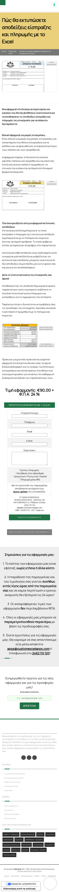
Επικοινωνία (15, 876)
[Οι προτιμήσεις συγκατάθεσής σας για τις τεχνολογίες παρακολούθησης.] (54, 4)
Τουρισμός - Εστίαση (38, 850)
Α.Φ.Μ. (29, 440)
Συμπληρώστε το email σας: (29, 692)
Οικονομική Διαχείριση (11, 845)
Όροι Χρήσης (9, 810)
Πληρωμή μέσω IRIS (30, 479)
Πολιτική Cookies (10, 818)
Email (29, 431)
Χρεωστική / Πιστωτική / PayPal (30, 476)
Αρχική (4, 51)
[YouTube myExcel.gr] (34, 757)
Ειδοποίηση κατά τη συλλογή (19, 888)
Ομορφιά (25, 850)
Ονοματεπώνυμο (29, 412)
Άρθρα (37, 876)
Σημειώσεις (29, 450)
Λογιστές (6, 850)
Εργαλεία (40, 834)
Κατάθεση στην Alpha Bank (30, 473)
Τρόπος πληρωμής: (29, 470)
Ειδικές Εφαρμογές (28, 834)
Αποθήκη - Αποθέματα (11, 834)
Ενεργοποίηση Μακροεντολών (14, 774)
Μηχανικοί (16, 850)
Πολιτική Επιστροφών (11, 814)
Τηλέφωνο (29, 422)
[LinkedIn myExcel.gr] (29, 757)
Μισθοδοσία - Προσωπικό (34, 840)
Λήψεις (43, 876)
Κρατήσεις (19, 840)
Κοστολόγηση (8, 840)
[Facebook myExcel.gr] (23, 757)
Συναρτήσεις (38, 845)
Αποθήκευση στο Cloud (12, 782)
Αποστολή (29, 705)
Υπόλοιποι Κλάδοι (9, 855)
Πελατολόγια (26, 845)
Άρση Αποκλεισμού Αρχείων (14, 778)
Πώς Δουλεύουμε (27, 876)
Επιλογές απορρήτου (23, 884)
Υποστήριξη (8, 790)
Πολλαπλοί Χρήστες (11, 786)
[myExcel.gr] (29, 6)
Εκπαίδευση (49, 845)
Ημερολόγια (50, 834)
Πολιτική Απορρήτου (11, 806)
